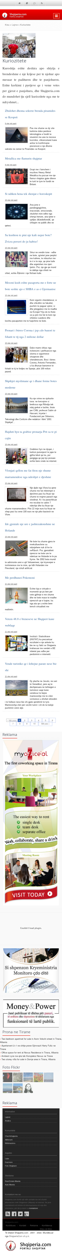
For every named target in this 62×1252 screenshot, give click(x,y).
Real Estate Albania (12, 1181)
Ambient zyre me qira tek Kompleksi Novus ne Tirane (27, 1056)
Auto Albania (10, 1185)
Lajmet (7, 1117)
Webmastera (10, 1143)
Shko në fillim (46, 1229)
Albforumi (8, 1140)
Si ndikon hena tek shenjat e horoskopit (28, 194)
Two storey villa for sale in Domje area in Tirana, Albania (28, 1059)
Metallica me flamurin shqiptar (23, 158)
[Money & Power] (29, 1013)
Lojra (7, 1159)
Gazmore (9, 1162)
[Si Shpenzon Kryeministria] (29, 970)
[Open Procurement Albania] (29, 939)
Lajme (15, 24)
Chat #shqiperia (11, 1136)
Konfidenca (47, 1225)
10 (34, 723)
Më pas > (45, 723)
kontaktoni (33, 1208)
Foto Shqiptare (11, 1166)
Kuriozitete (25, 24)
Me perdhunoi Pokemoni (20, 578)
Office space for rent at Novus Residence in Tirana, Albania (29, 1052)
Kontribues (11, 1225)
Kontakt (22, 1225)
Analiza (8, 1121)
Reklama (34, 1225)
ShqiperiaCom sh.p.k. (19, 1236)
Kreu (7, 24)
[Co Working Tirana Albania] (29, 822)
